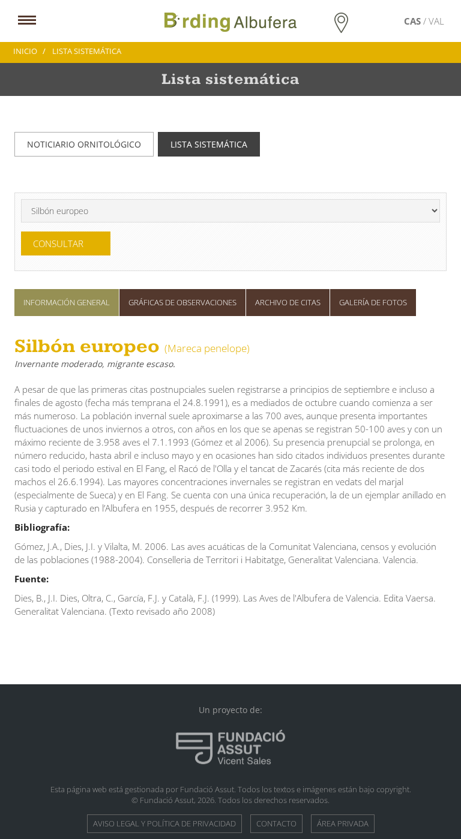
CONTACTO (276, 823)
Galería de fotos (373, 302)
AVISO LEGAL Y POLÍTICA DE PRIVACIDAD (164, 823)
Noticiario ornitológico (84, 144)
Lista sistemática (208, 144)
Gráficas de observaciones (182, 302)
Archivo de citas (288, 302)
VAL (436, 21)
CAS (413, 21)
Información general (66, 302)
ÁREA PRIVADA (343, 823)
